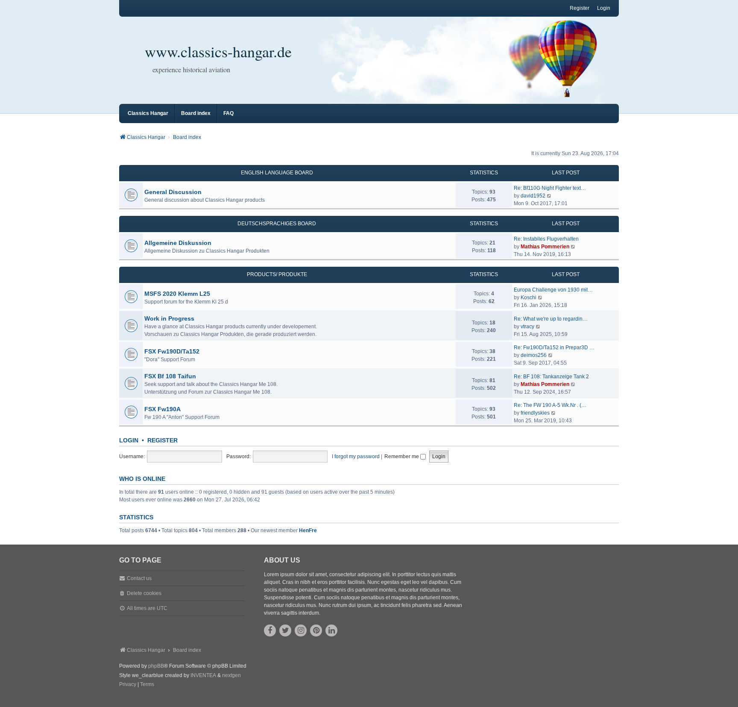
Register (162, 440)
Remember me (402, 457)
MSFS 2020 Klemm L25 (177, 293)
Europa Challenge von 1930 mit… (553, 290)
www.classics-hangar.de (218, 51)
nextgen (231, 675)
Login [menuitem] (603, 8)
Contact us (139, 578)
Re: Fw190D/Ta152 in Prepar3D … (554, 348)
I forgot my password (356, 457)
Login (128, 440)
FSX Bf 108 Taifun (170, 376)
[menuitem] (127, 684)
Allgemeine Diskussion (177, 242)
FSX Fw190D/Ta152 (171, 351)
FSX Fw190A (162, 409)
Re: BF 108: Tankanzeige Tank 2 (551, 377)
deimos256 (534, 355)
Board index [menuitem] (196, 113)
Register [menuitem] (579, 8)
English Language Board (277, 173)
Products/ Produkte (277, 274)
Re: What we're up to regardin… (551, 319)
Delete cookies (144, 593)
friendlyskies (535, 413)
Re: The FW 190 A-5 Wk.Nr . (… (550, 405)
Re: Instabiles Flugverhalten (546, 239)
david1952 (533, 196)
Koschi (528, 297)
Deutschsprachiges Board (276, 224)
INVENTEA (203, 675)
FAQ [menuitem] (228, 113)
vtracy (527, 327)
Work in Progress (169, 318)
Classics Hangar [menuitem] (148, 113)
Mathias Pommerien (545, 247)
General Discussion (173, 192)
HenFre (308, 530)
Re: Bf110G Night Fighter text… (550, 188)
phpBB (156, 666)
